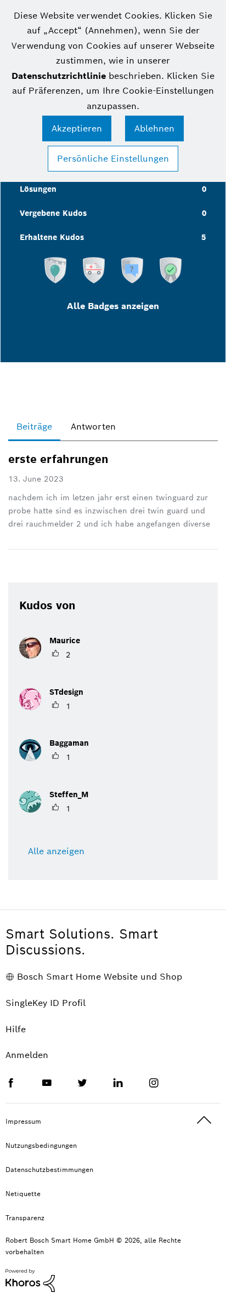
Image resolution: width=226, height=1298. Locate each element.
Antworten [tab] (93, 426)
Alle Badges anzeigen (113, 306)
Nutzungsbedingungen (41, 1145)
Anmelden (26, 1055)
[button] (76, 128)
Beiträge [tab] (34, 426)
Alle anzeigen (56, 851)
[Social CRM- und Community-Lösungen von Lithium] (30, 1280)
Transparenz (24, 1218)
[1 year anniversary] (55, 269)
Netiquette (23, 1194)
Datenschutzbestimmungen (49, 1169)
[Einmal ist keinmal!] (132, 269)
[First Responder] (94, 269)
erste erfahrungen (58, 459)
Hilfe (15, 1029)
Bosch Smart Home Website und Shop (99, 976)
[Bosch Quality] (170, 269)
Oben (204, 1120)
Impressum (23, 1121)
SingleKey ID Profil (45, 1003)
